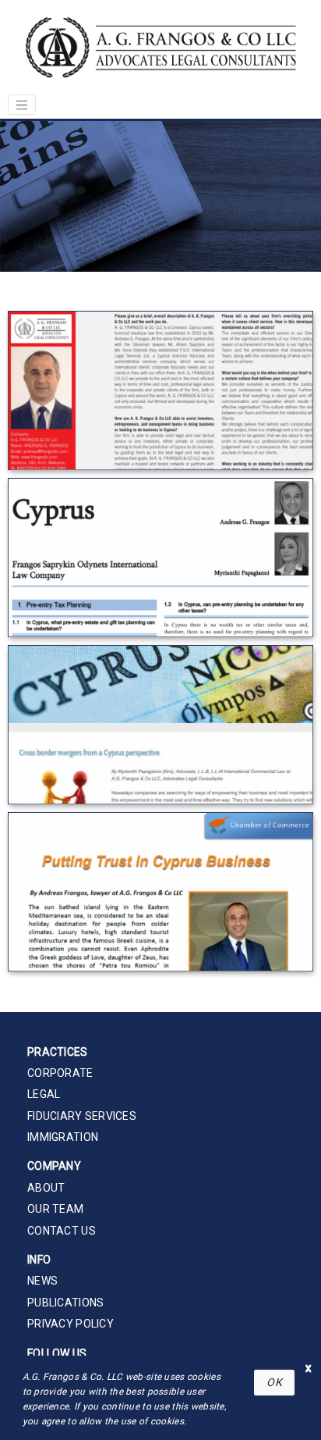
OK (274, 1382)
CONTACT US (61, 1230)
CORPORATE (60, 1073)
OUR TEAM (55, 1209)
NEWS (42, 1280)
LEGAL (43, 1094)
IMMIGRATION (62, 1137)
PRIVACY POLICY (70, 1323)
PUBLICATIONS (65, 1302)
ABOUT (46, 1188)
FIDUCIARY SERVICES (81, 1116)
